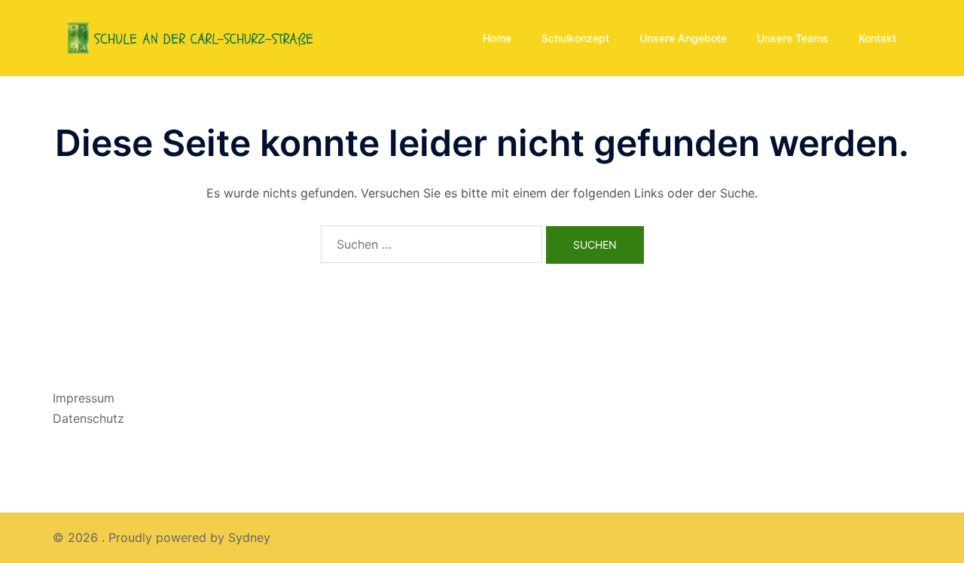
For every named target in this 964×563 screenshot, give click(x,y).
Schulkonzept (575, 38)
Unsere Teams (792, 38)
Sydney (249, 537)
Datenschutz (88, 418)
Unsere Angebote (683, 38)
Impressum (83, 397)
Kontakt (877, 38)
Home (497, 38)
